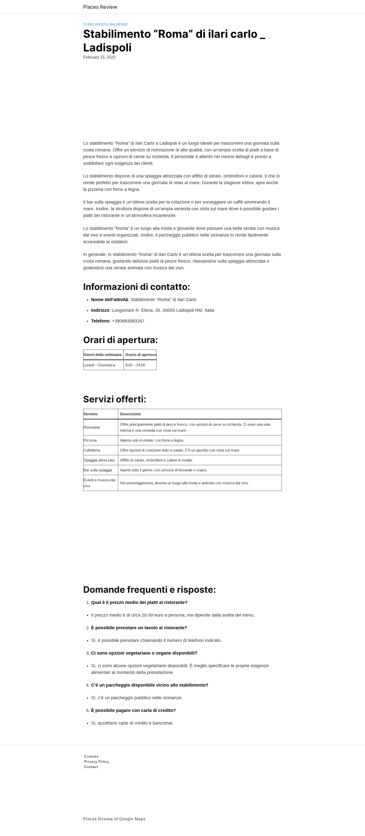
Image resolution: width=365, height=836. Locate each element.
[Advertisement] (182, 105)
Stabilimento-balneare (105, 24)
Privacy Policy (96, 762)
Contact (91, 767)
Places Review (100, 6)
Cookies (91, 756)
